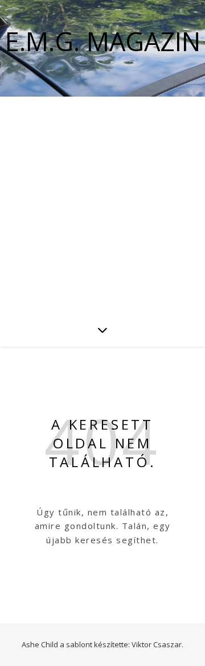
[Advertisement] (102, 204)
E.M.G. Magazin (102, 41)
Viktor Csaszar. (157, 644)
